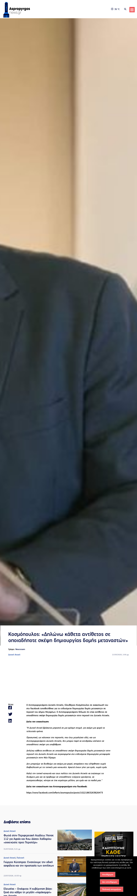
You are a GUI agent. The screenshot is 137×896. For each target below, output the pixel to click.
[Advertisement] (68, 680)
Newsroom (20, 649)
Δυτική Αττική (14, 655)
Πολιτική (20, 858)
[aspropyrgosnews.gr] (16, 17)
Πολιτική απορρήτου (111, 889)
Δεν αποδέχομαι (109, 882)
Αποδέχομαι (107, 874)
